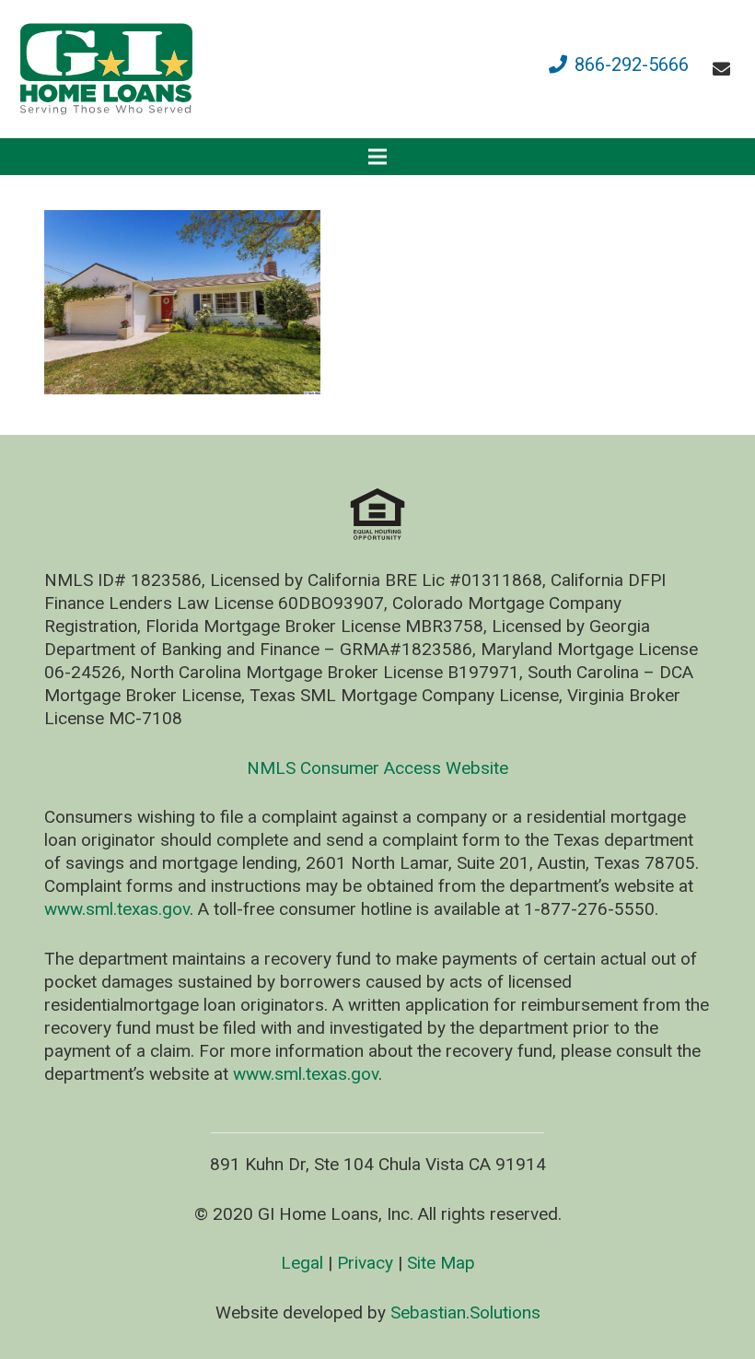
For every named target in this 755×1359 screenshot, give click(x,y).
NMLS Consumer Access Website (377, 768)
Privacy (365, 1262)
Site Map (441, 1262)
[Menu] (377, 157)
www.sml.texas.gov (117, 909)
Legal (302, 1262)
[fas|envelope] (725, 68)
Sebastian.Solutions (465, 1312)
